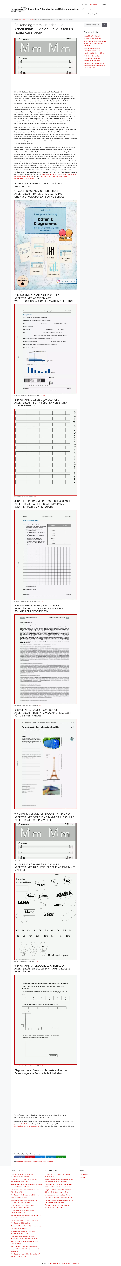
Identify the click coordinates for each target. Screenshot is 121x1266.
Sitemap (82, 1177)
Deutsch (103, 4)
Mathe (91, 9)
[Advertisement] (45, 82)
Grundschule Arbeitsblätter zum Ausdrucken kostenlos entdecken (34, 1161)
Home (19, 19)
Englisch (83, 9)
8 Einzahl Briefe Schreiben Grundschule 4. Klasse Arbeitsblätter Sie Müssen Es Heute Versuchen (25, 1249)
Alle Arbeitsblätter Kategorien (89, 14)
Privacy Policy (83, 1174)
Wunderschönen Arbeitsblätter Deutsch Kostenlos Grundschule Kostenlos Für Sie (94, 66)
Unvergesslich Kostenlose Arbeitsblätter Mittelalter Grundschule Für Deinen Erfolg (94, 51)
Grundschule (93, 4)
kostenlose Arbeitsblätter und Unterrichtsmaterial (64, 1263)
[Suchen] (104, 25)
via (45, 291)
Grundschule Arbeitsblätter (28, 19)
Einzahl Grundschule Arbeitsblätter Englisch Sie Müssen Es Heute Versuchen (95, 43)
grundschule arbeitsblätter (23, 1124)
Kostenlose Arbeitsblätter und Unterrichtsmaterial (53, 9)
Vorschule (84, 4)
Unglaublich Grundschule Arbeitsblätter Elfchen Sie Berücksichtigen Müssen (92, 58)
